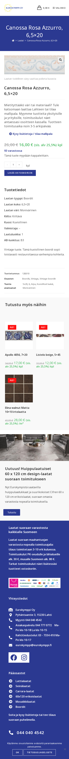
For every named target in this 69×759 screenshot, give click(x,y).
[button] (60, 59)
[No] (64, 749)
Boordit (26, 278)
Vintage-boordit (48, 278)
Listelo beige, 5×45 (48, 355)
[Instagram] (24, 657)
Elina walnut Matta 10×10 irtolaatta (17, 410)
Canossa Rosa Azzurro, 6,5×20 (42, 40)
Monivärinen (29, 287)
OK (17, 752)
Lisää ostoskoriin (20, 172)
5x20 (25, 284)
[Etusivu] (13, 40)
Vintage (35, 278)
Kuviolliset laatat (45, 284)
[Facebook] (14, 657)
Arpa (33, 284)
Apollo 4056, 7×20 (16, 355)
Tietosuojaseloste (39, 752)
